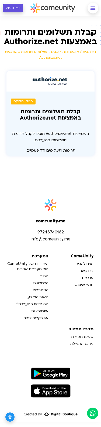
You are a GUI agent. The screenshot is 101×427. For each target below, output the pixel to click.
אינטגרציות (70, 51)
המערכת (40, 256)
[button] (93, 8)
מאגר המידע (37, 297)
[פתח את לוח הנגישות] (10, 417)
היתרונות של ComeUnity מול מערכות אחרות (27, 266)
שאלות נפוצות (82, 336)
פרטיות (87, 277)
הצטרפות (40, 283)
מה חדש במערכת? (32, 304)
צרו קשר (86, 270)
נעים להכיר (84, 263)
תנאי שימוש (84, 284)
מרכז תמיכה (80, 329)
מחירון (43, 276)
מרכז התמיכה (81, 343)
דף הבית (89, 51)
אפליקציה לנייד (36, 318)
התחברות (40, 290)
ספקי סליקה (23, 101)
